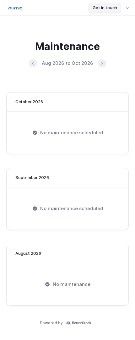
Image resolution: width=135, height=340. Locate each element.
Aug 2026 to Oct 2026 (67, 63)
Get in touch (105, 7)
